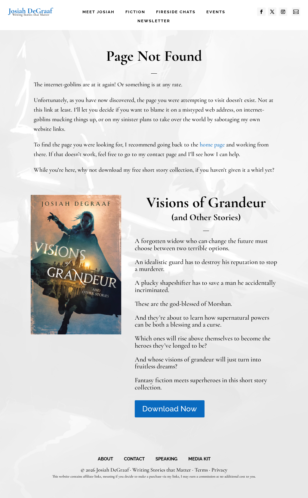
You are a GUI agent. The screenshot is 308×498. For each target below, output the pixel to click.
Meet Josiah (98, 12)
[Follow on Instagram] (283, 12)
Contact (134, 459)
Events (215, 12)
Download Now (169, 408)
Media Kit (199, 459)
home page (212, 144)
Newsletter (153, 21)
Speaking (166, 459)
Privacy (219, 469)
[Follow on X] (272, 12)
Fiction (135, 12)
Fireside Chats (176, 12)
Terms (201, 469)
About (105, 459)
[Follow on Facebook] (261, 12)
